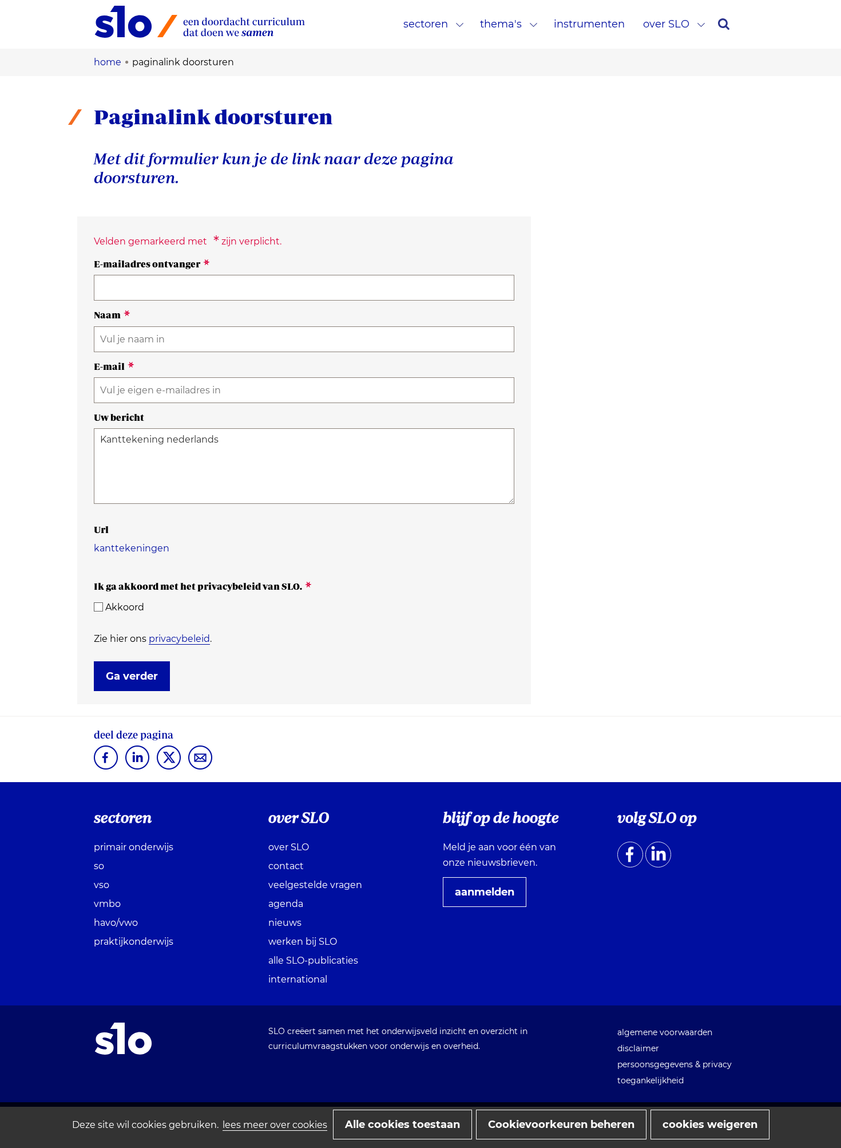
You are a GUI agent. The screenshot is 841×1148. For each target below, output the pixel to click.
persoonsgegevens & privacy (674, 1064)
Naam (112, 315)
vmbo (107, 903)
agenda (285, 903)
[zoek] (723, 24)
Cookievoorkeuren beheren (561, 1124)
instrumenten (589, 24)
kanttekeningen (131, 548)
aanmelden (489, 896)
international (297, 979)
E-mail (114, 366)
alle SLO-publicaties (313, 960)
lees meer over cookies (275, 1124)
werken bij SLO (302, 941)
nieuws (285, 922)
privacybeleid (179, 638)
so (99, 866)
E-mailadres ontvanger (152, 264)
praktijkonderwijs (133, 941)
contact (286, 866)
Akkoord (124, 607)
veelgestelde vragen (315, 884)
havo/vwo (116, 922)
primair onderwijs (133, 847)
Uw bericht (119, 417)
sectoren (425, 24)
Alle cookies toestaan (402, 1124)
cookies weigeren (710, 1124)
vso (101, 884)
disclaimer (638, 1048)
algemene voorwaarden (664, 1032)
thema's (501, 24)
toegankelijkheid (650, 1080)
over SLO (666, 24)
